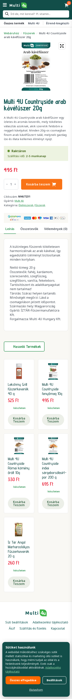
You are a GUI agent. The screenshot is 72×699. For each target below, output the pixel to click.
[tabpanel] (36, 285)
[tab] (10, 229)
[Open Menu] (5, 5)
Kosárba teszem (38, 184)
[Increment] (15, 184)
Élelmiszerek (26, 205)
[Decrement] (7, 184)
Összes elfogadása (23, 680)
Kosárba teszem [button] (19, 419)
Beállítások (54, 680)
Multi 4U (19, 200)
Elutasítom (36, 690)
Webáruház (11, 33)
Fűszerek (29, 33)
